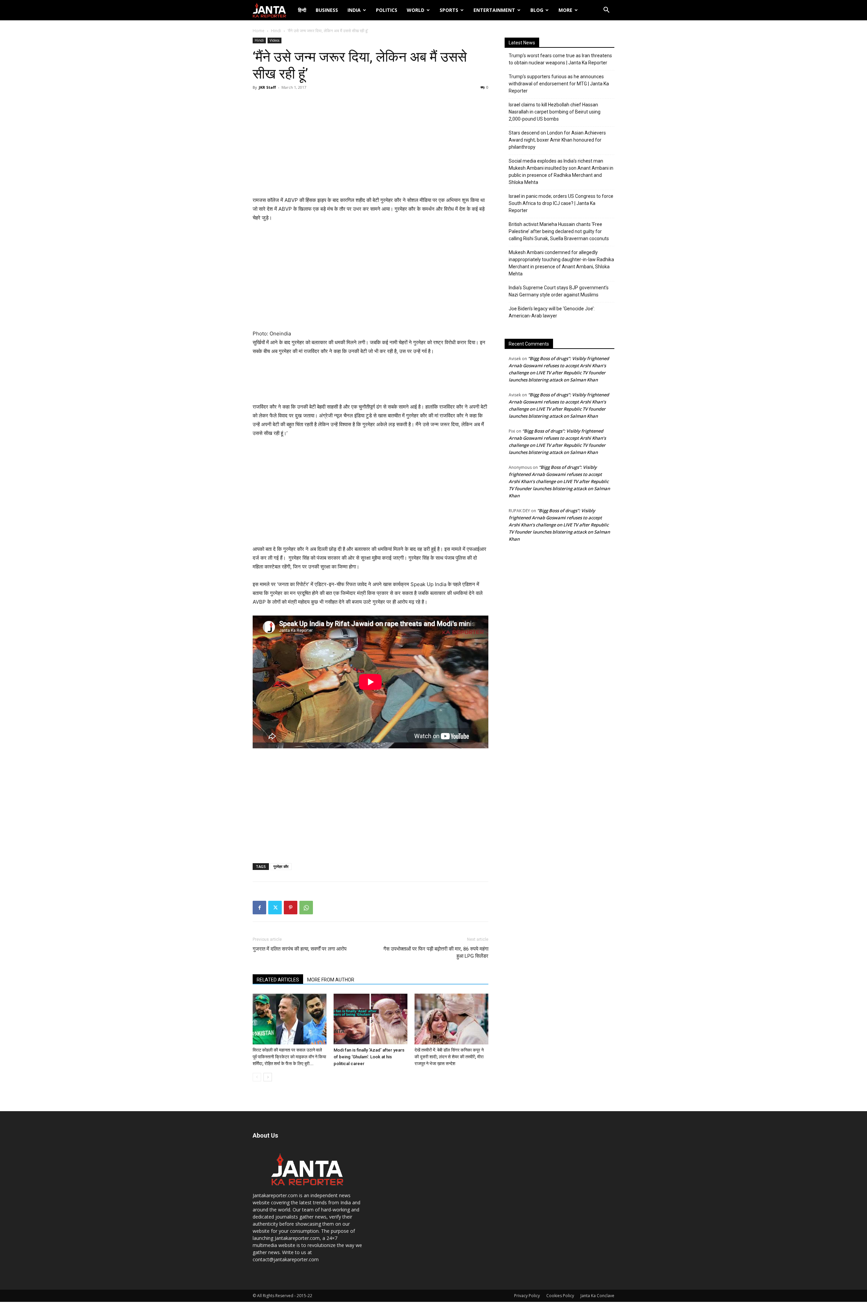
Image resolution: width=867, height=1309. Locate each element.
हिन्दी (302, 10)
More (565, 10)
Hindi (276, 31)
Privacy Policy (527, 1295)
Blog (536, 10)
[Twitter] (275, 907)
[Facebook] (259, 907)
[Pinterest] (290, 907)
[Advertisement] (370, 145)
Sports (449, 10)
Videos (274, 40)
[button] (606, 10)
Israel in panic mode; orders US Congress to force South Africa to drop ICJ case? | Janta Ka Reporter (561, 203)
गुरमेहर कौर (281, 866)
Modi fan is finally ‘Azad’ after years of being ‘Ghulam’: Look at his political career (369, 1056)
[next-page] (267, 1077)
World (415, 10)
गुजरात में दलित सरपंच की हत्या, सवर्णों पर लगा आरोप (299, 949)
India (354, 10)
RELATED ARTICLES (278, 979)
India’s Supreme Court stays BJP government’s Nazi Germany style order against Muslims (559, 291)
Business (327, 10)
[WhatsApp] (306, 907)
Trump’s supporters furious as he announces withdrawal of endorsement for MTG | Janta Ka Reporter (559, 84)
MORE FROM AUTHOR (330, 979)
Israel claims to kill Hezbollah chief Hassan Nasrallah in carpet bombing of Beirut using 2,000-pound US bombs (554, 112)
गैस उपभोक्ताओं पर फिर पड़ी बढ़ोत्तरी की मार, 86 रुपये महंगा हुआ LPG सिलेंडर (435, 952)
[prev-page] (257, 1077)
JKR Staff (267, 87)
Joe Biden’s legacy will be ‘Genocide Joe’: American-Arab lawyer (552, 312)
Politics (386, 10)
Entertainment (494, 10)
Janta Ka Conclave (597, 1295)
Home (259, 31)
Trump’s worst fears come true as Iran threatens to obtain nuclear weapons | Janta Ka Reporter (560, 59)
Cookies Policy (560, 1295)
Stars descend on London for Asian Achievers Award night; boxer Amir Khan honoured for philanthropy (557, 140)
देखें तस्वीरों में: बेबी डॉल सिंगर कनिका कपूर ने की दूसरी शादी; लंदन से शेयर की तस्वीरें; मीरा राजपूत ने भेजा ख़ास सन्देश (449, 1056)
